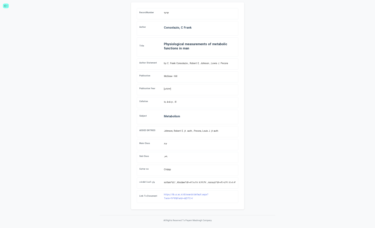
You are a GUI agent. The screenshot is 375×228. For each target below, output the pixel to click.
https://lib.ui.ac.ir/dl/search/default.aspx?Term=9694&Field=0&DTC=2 (186, 196)
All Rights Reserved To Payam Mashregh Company (187, 220)
